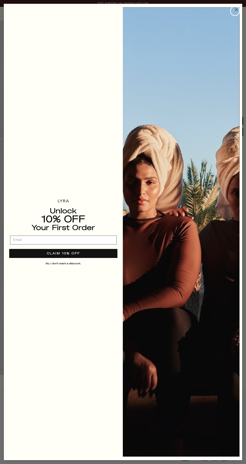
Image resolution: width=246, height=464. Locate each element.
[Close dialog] (235, 11)
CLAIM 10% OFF (63, 253)
